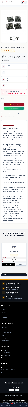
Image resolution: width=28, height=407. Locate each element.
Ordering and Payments (7, 338)
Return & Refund (5, 340)
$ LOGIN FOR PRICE (9, 50)
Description (8, 124)
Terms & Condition (6, 330)
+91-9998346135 (6, 350)
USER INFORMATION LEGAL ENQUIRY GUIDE (14, 398)
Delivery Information (6, 332)
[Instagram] (15, 383)
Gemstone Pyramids (16, 5)
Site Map (4, 315)
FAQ (3, 335)
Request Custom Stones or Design (14, 93)
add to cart (14, 104)
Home (2, 5)
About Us (4, 312)
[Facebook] (12, 383)
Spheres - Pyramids (8, 5)
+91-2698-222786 (6, 352)
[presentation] (2, 254)
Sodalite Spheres (14, 251)
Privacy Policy (5, 327)
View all (5, 274)
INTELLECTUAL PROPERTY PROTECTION (13, 395)
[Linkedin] (19, 383)
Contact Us (4, 317)
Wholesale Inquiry (15, 108)
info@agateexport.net (7, 357)
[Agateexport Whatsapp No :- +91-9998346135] (6, 383)
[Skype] (22, 383)
